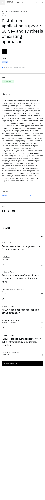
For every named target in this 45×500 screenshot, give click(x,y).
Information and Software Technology (14, 11)
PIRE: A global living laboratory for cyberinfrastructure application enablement (21, 341)
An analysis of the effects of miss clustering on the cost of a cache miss (20, 278)
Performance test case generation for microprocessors (21, 248)
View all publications (10, 363)
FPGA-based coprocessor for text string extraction (20, 311)
